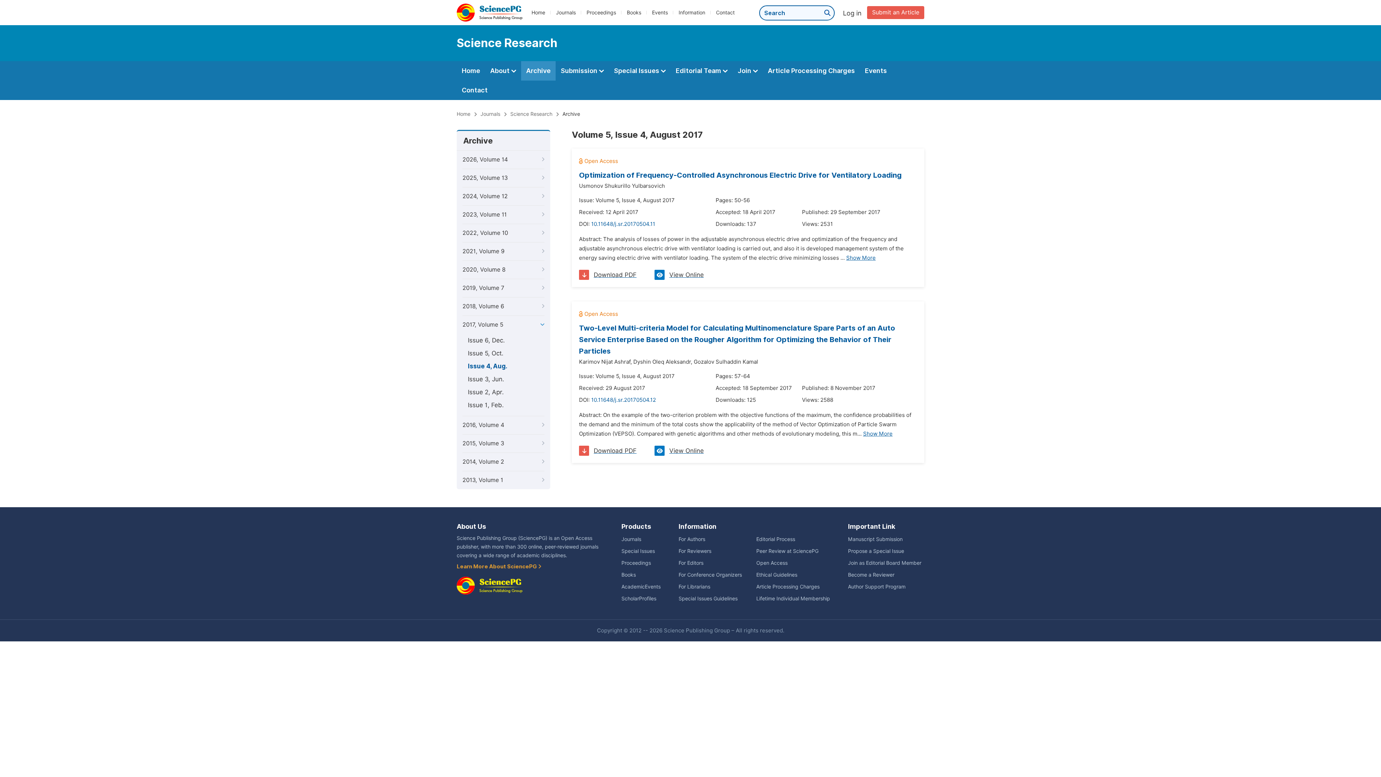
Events (660, 12)
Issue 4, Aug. (487, 366)
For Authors (692, 539)
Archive (538, 70)
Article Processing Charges (811, 70)
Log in (852, 13)
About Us (471, 526)
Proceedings (601, 12)
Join (745, 70)
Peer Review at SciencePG (787, 551)
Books (634, 12)
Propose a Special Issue (876, 551)
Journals (566, 12)
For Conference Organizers (710, 575)
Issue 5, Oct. (485, 353)
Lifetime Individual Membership (793, 598)
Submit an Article (895, 12)
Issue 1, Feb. (486, 405)
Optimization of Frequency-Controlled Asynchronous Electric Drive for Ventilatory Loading (740, 175)
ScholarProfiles (638, 598)
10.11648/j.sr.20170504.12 (623, 400)
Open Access (772, 563)
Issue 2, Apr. (486, 392)
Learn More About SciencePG (497, 566)
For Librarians (694, 587)
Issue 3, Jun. (486, 379)
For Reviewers (695, 551)
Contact (725, 12)
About (500, 70)
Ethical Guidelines (776, 575)
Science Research (531, 114)
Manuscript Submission (875, 539)
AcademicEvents (641, 587)
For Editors (691, 563)
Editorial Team (699, 70)
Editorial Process (775, 539)
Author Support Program (877, 587)
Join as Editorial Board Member (884, 563)
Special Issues (637, 70)
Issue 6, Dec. (486, 340)
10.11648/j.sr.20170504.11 (623, 224)
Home (538, 12)
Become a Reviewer (871, 575)
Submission (580, 70)
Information (692, 12)
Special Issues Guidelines (708, 598)
